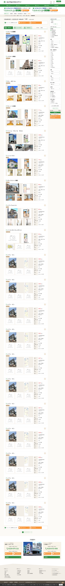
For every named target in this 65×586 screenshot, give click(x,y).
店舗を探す (46, 5)
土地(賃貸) (53, 34)
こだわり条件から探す (55, 105)
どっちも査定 (19, 574)
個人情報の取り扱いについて (31, 582)
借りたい (28, 5)
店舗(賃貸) (53, 31)
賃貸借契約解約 (54, 574)
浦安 (42, 90)
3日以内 (53, 95)
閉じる (61, 584)
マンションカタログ (8, 577)
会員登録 (59, 1)
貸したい (37, 5)
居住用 (28, 570)
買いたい (9, 5)
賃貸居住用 (54, 30)
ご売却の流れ (19, 570)
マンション (6, 570)
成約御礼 (25, 13)
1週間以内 (53, 96)
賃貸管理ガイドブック (42, 570)
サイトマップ (21, 582)
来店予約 (29, 13)
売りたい (18, 5)
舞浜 (42, 65)
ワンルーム (53, 51)
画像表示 (9, 27)
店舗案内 (17, 10)
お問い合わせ (25, 10)
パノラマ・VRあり (55, 103)
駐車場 (53, 36)
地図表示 (28, 27)
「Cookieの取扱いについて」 (48, 584)
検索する (55, 112)
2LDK (52, 59)
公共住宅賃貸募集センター (56, 573)
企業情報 (56, 5)
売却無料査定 (18, 553)
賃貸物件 (15, 13)
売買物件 (11, 13)
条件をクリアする (55, 108)
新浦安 (42, 115)
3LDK (52, 63)
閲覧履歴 (51, 3)
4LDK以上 (53, 67)
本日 (52, 94)
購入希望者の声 (20, 13)
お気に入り (54, 3)
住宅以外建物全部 (55, 35)
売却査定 (18, 573)
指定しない (54, 92)
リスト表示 (19, 27)
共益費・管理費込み (55, 47)
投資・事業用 (7, 574)
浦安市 (41, 62)
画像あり (53, 100)
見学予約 (34, 22)
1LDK (52, 55)
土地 (5, 573)
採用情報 (15, 582)
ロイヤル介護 (54, 570)
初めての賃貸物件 (30, 573)
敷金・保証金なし (55, 44)
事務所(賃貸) (54, 32)
